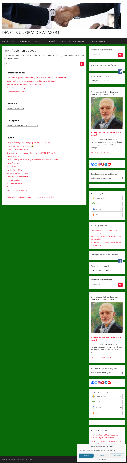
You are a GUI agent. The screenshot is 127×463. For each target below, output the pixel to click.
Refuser (101, 455)
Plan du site (11, 187)
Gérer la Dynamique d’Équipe (17, 88)
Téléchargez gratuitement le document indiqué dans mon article (30, 197)
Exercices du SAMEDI (97, 41)
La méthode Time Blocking (16, 91)
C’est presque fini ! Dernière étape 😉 (20, 146)
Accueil (5, 41)
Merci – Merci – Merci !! (15, 170)
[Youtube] (109, 164)
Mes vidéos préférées (14, 183)
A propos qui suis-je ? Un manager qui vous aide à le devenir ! (29, 143)
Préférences (117, 455)
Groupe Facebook (13, 156)
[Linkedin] (106, 164)
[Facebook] (92, 164)
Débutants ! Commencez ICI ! (30, 41)
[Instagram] (99, 164)
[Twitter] (95, 164)
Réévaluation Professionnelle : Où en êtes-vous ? (24, 84)
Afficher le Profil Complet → (101, 152)
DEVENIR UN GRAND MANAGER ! (30, 32)
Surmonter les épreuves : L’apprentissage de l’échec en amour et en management (36, 78)
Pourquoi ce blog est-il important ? (72, 41)
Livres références (13, 163)
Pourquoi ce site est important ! (18, 190)
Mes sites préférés (13, 180)
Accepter (86, 455)
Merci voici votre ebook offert (17, 173)
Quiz (14, 41)
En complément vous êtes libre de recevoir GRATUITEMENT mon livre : (32, 153)
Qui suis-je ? (50, 41)
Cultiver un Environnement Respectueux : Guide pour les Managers (31, 81)
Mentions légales (101, 459)
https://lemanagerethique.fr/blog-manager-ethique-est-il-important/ (32, 160)
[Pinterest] (102, 164)
